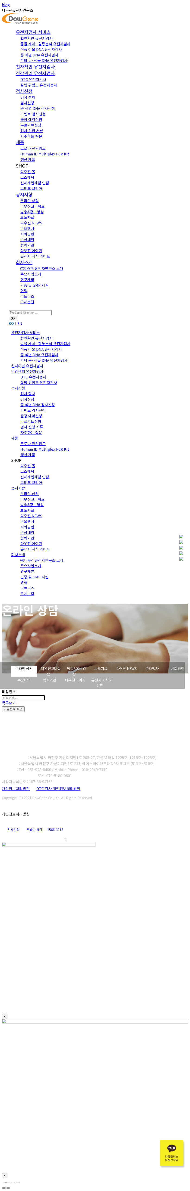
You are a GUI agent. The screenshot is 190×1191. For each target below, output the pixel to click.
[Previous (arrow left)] (4, 1188)
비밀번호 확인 (13, 709)
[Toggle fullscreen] (13, 1182)
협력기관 (49, 680)
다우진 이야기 (75, 680)
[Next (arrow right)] (8, 1188)
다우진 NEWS (126, 668)
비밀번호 (9, 691)
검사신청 (13, 829)
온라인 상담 (23, 668)
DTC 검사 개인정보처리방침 (58, 788)
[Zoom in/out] (17, 1182)
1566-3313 (55, 829)
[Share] (8, 1182)
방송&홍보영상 (76, 671)
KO (11, 323)
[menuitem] (33, 32)
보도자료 (101, 668)
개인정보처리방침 (16, 788)
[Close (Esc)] (4, 1182)
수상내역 (24, 680)
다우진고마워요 (50, 671)
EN (19, 323)
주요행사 (152, 668)
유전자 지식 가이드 (102, 682)
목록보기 (9, 703)
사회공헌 (177, 668)
